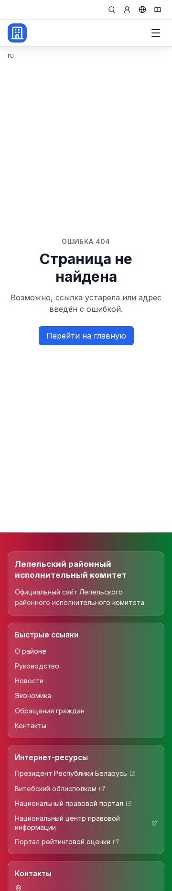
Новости (29, 681)
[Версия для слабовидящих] (157, 9)
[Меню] (155, 33)
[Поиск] (111, 9)
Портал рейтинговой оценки (62, 842)
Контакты (30, 725)
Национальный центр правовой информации (67, 822)
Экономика (33, 695)
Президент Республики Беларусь (71, 773)
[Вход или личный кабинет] (127, 9)
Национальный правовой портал (69, 803)
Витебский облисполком (56, 789)
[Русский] (142, 9)
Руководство (37, 666)
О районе (30, 651)
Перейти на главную (86, 335)
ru (11, 55)
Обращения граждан (50, 711)
